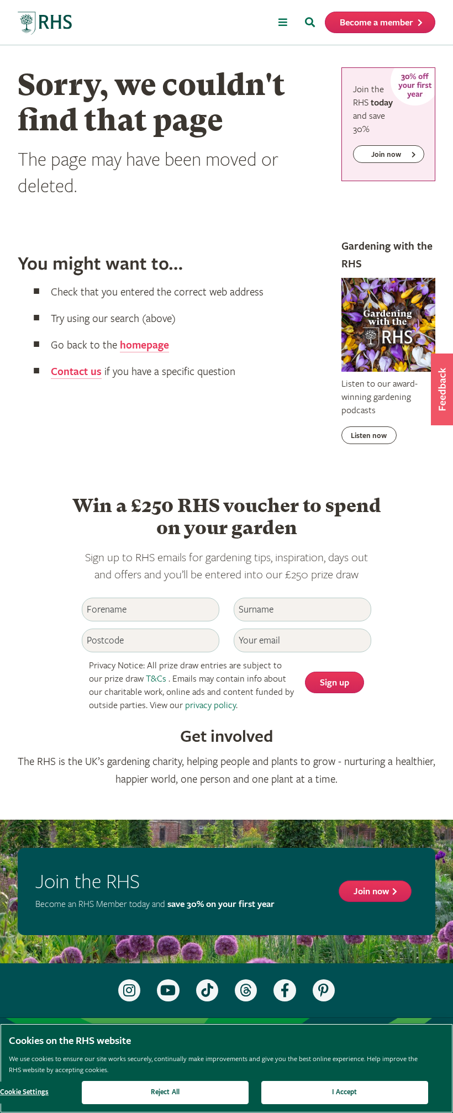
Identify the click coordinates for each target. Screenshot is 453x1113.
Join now (371, 892)
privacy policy (210, 705)
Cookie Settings (24, 1092)
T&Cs (156, 679)
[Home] (45, 23)
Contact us (76, 372)
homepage (144, 345)
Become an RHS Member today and (155, 904)
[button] (442, 389)
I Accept (344, 1092)
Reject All (165, 1092)
